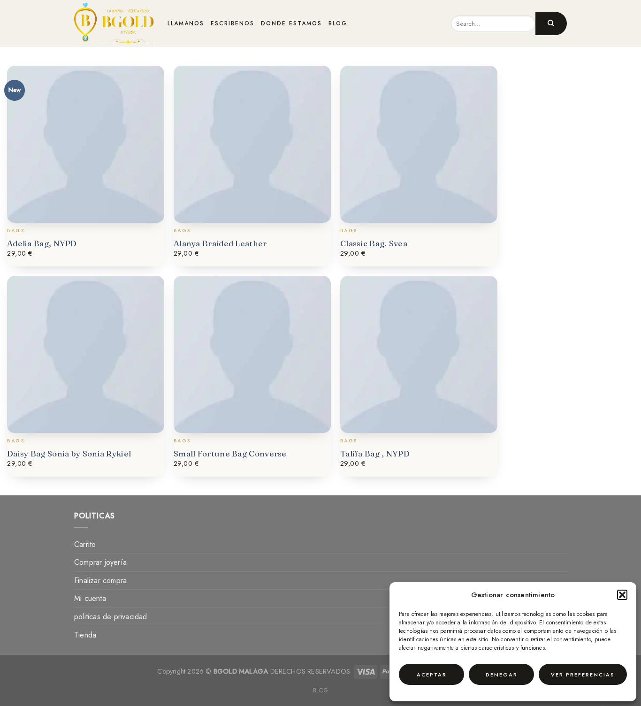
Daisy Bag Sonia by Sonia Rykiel (69, 453)
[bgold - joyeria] (113, 23)
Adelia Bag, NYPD (42, 243)
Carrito (85, 544)
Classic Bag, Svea (373, 243)
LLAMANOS (186, 23)
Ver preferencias (583, 674)
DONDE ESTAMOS (291, 23)
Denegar (502, 674)
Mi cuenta (90, 598)
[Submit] (551, 23)
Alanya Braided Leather (220, 243)
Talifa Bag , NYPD (375, 453)
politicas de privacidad (110, 616)
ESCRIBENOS (232, 23)
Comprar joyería (100, 562)
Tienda (85, 635)
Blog (320, 690)
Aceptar (432, 674)
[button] (622, 595)
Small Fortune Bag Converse (230, 453)
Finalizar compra (100, 580)
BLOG (337, 23)
